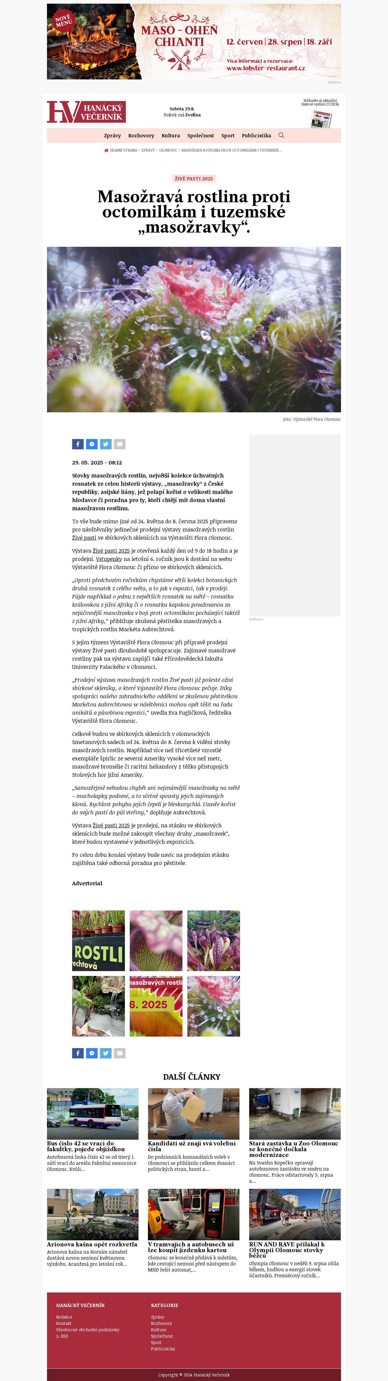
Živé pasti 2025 (111, 550)
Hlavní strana (124, 150)
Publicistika (256, 135)
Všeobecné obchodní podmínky (87, 1329)
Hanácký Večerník (86, 112)
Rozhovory (141, 135)
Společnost (200, 135)
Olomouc (169, 150)
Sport (228, 135)
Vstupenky (109, 558)
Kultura (171, 135)
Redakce (64, 1317)
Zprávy (112, 135)
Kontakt (64, 1323)
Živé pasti (84, 537)
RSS (64, 1336)
